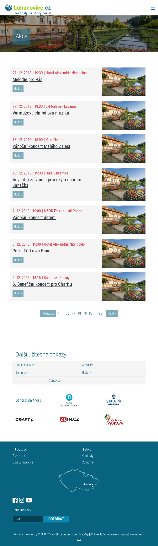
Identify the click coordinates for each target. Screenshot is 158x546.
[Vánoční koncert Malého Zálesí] (123, 148)
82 (100, 313)
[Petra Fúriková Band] (123, 253)
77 (73, 313)
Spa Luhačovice (25, 365)
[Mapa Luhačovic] (79, 480)
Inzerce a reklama (67, 534)
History (86, 372)
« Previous (48, 313)
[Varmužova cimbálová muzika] (123, 115)
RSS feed (95, 534)
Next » (112, 313)
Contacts (54, 380)
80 (90, 313)
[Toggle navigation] (151, 8)
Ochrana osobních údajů (116, 534)
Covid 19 (87, 365)
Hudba (18, 88)
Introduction (21, 449)
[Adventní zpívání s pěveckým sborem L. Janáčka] (123, 184)
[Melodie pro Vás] (123, 81)
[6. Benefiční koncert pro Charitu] (123, 286)
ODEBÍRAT (56, 519)
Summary (21, 372)
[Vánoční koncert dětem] (123, 220)
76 (67, 313)
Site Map (84, 534)
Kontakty (87, 456)
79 (85, 313)
